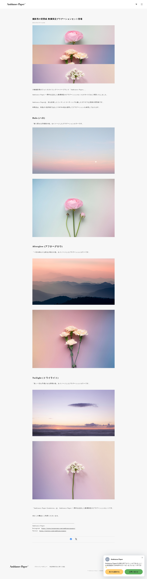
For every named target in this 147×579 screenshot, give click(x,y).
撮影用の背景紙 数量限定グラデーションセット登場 (57, 19)
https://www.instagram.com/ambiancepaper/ (58, 528)
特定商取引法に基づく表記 (57, 566)
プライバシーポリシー (41, 566)
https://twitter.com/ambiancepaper (52, 531)
